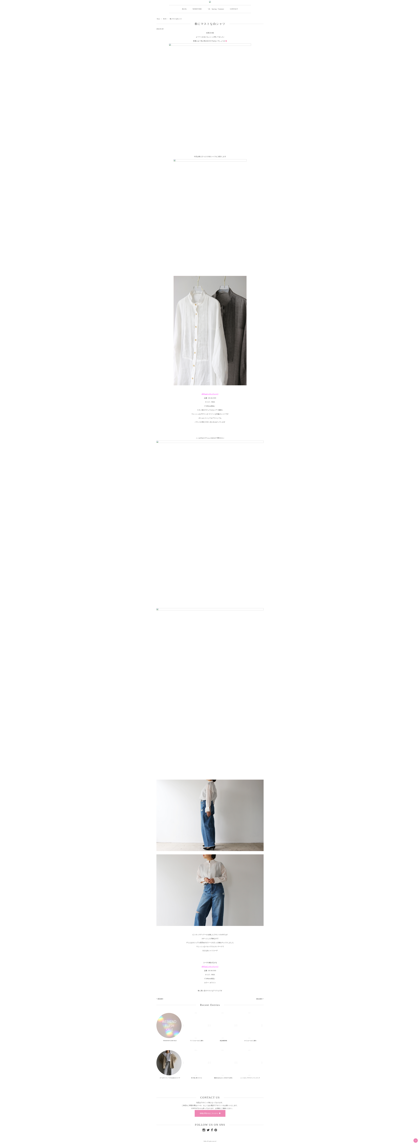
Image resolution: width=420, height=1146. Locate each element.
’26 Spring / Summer (216, 9)
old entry (160, 998)
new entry (259, 998)
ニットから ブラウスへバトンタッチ (250, 1077)
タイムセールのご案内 (250, 1040)
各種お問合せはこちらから (209, 1113)
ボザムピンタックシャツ (210, 394)
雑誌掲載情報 (223, 1040)
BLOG (184, 9)
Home (158, 18)
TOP (415, 1140)
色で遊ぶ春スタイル (196, 1077)
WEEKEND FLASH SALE (170, 1040)
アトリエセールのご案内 (196, 1040)
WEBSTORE (197, 9)
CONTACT (234, 9)
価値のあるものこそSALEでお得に (223, 1077)
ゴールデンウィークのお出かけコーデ (170, 1077)
